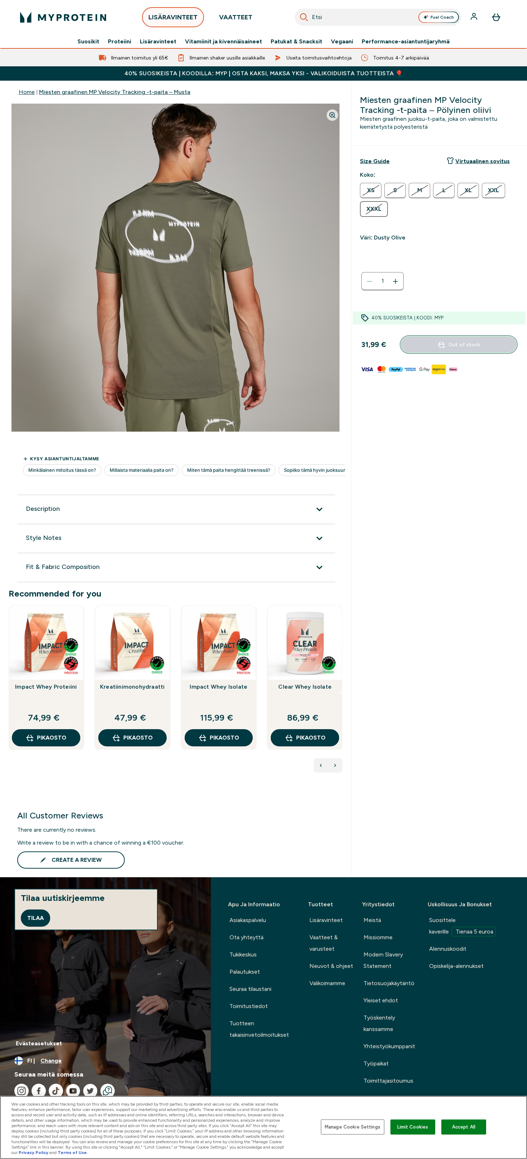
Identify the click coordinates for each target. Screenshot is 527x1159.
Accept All (463, 1127)
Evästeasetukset (39, 1043)
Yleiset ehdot (381, 1000)
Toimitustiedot (248, 1006)
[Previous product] (321, 765)
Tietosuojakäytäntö (389, 983)
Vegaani (342, 41)
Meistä (372, 920)
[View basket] (496, 17)
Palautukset (244, 972)
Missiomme (378, 937)
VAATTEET (235, 17)
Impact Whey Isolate (218, 687)
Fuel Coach (442, 17)
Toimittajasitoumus (388, 1081)
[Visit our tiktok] (56, 1091)
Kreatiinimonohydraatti (132, 687)
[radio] (370, 190)
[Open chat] (107, 1091)
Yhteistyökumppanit (389, 1046)
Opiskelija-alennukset (456, 966)
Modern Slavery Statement (383, 960)
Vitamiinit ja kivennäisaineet (223, 41)
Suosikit (88, 41)
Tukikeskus (243, 954)
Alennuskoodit (447, 949)
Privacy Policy (33, 1152)
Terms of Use (72, 1152)
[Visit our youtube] (73, 1091)
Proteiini (119, 41)
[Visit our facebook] (39, 1091)
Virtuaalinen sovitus (482, 161)
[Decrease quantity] (370, 281)
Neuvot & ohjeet (331, 966)
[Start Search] (304, 17)
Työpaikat (376, 1063)
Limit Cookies (412, 1127)
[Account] (474, 17)
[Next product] (335, 765)
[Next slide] (341, 693)
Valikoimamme (327, 983)
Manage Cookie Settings (352, 1127)
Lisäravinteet (158, 41)
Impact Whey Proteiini (46, 687)
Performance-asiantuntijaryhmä (406, 41)
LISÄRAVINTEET (173, 17)
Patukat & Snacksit (296, 41)
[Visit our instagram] (21, 1091)
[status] (383, 281)
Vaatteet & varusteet (323, 943)
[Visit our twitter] (90, 1091)
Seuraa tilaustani (250, 989)
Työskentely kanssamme (379, 1023)
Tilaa (35, 918)
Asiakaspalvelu (247, 920)
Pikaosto (51, 738)
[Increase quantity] (395, 281)
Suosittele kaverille (461, 926)
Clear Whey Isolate (305, 687)
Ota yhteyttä (246, 937)
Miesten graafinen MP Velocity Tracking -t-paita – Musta (114, 92)
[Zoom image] (332, 115)
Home (27, 92)
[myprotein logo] (63, 17)
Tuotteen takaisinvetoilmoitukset (259, 1029)
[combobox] (378, 17)
